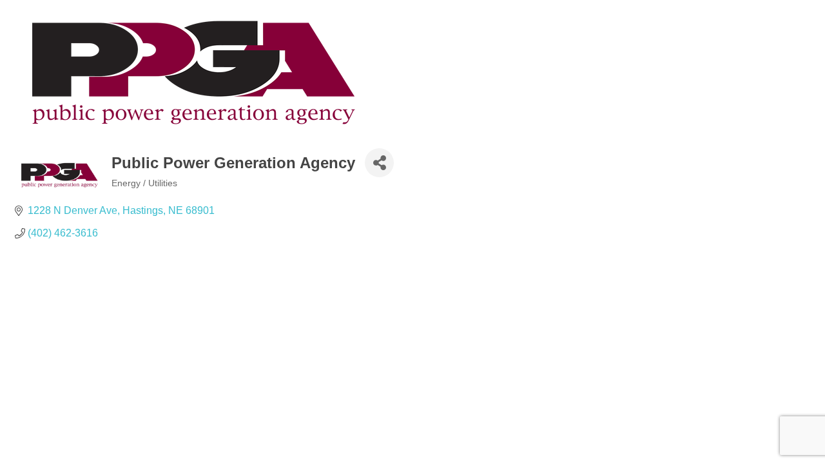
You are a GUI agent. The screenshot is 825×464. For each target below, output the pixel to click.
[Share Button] (379, 162)
